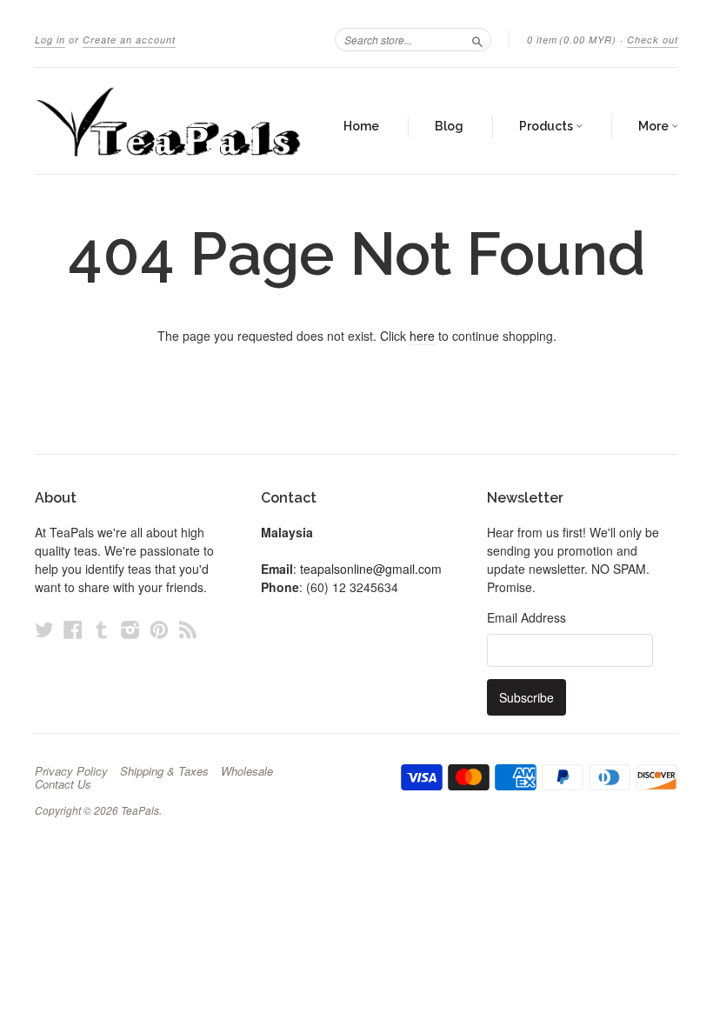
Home (361, 126)
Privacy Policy (71, 771)
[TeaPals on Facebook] (73, 629)
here (422, 335)
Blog (449, 126)
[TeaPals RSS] (187, 629)
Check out (652, 39)
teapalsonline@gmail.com (371, 568)
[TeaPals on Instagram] (130, 629)
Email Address (526, 617)
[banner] (169, 121)
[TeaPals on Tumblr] (101, 629)
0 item (571, 39)
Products (547, 126)
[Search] (477, 39)
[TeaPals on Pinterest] (159, 629)
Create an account (129, 39)
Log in (50, 39)
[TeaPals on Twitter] (44, 629)
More (654, 126)
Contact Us (63, 784)
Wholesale (247, 771)
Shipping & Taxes (164, 771)
